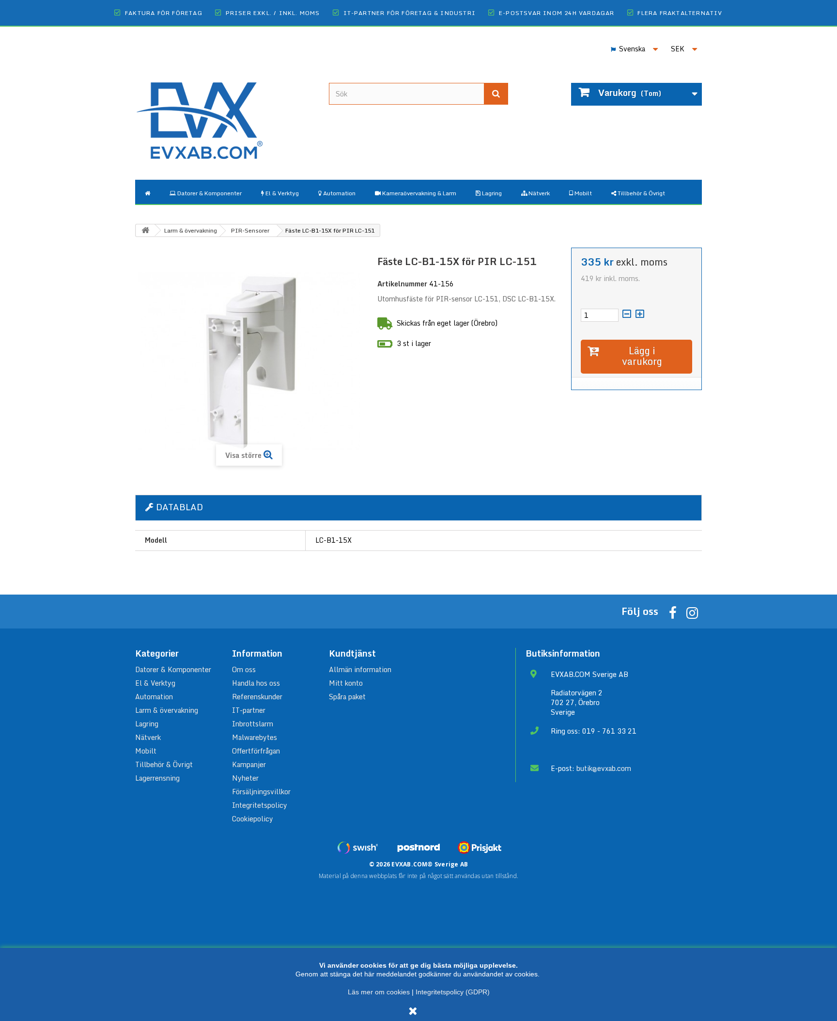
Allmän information (360, 669)
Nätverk (148, 737)
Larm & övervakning (166, 710)
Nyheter (245, 778)
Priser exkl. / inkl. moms (273, 12)
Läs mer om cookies (379, 992)
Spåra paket (347, 696)
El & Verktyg (155, 683)
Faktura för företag (163, 12)
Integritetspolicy (259, 805)
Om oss (244, 669)
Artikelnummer (402, 284)
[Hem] (147, 192)
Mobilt (145, 750)
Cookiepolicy (252, 818)
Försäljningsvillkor (261, 791)
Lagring (146, 723)
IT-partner (248, 710)
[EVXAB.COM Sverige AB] (224, 113)
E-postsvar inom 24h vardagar (557, 12)
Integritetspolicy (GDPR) (453, 992)
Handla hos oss (256, 683)
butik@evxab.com (603, 768)
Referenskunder (257, 696)
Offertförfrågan (256, 750)
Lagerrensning (157, 778)
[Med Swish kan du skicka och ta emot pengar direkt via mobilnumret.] (357, 847)
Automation (154, 696)
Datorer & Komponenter (173, 669)
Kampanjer (249, 764)
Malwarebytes (254, 737)
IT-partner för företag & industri (409, 12)
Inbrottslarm (252, 723)
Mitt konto (346, 683)
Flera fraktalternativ (679, 12)
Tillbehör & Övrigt (164, 764)
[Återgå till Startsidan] (145, 230)
